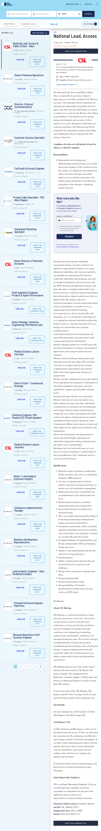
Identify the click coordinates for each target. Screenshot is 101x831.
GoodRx (20, 236)
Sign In (88, 4)
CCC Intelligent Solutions (26, 111)
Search (88, 14)
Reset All (54, 24)
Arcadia (20, 79)
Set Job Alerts (38, 33)
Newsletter (72, 4)
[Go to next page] (41, 667)
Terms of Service (62, 247)
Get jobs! (69, 236)
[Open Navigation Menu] (97, 4)
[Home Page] (8, 4)
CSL (16, 50)
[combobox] (21, 14)
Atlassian (20, 173)
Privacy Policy (74, 247)
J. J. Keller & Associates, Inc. (27, 142)
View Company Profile (65, 85)
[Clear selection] (79, 14)
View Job (20, 60)
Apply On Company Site (37, 62)
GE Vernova (19, 204)
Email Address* (65, 216)
